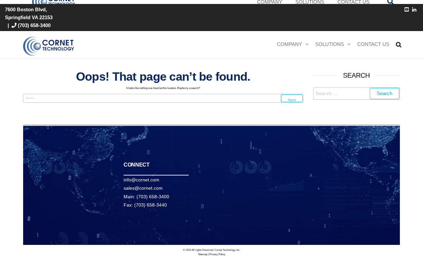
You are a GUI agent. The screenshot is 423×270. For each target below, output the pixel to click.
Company (289, 44)
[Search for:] (163, 98)
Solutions (329, 44)
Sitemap (202, 254)
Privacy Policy (217, 254)
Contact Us (373, 44)
